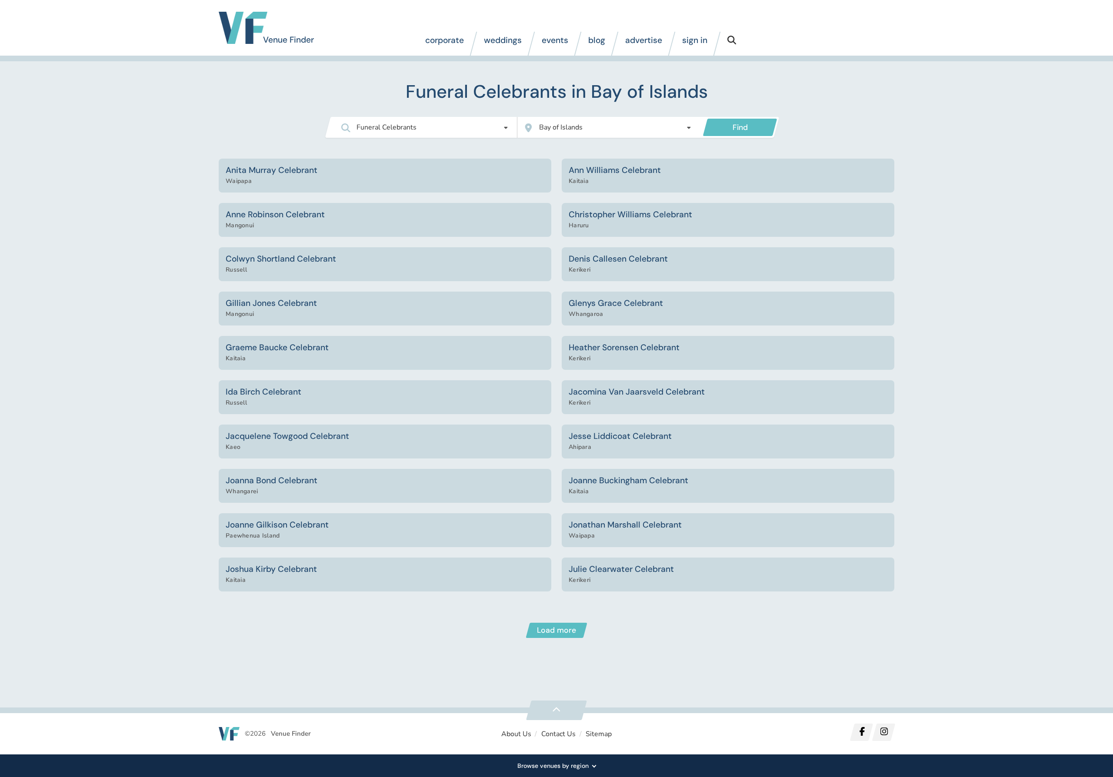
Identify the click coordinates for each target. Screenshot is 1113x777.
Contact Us (558, 734)
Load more (556, 630)
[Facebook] (861, 732)
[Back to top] (556, 710)
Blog (596, 40)
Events (555, 40)
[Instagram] (883, 732)
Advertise (643, 40)
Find (740, 127)
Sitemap (599, 734)
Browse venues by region (553, 766)
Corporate (444, 40)
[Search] (731, 44)
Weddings (503, 40)
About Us (516, 734)
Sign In (694, 40)
